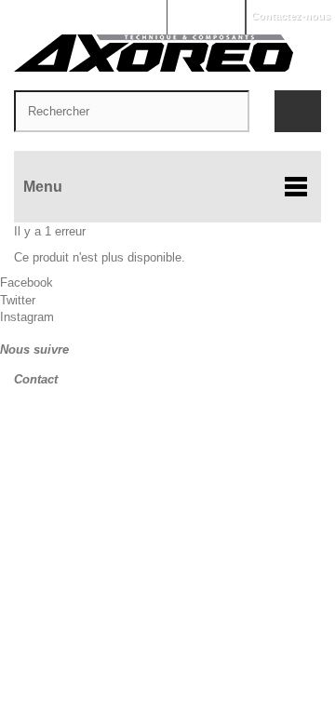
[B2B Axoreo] (167, 53)
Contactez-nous (290, 15)
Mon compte (205, 15)
